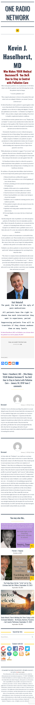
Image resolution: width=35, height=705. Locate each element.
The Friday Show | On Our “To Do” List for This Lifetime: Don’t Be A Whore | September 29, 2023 (17, 584)
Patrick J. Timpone (17, 551)
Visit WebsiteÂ (18, 302)
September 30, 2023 (17, 587)
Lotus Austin (20, 672)
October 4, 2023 (17, 553)
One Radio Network (17, 13)
